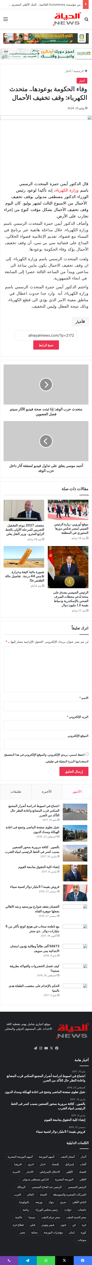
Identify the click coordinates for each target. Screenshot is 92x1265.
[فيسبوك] (56, 1048)
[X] (51, 1048)
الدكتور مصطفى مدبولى (35, 1179)
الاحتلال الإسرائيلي (50, 1171)
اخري (31, 1164)
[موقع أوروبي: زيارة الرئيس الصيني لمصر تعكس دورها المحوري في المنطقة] (68, 510)
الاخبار (29, 1171)
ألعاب (83, 1164)
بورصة (39, 1202)
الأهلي (69, 1171)
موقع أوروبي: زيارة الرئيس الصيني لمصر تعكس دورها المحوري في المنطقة (71, 528)
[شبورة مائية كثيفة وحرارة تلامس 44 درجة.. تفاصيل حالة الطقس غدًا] (24, 557)
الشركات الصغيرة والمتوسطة (69, 1194)
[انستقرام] (40, 1048)
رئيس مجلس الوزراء (47, 1209)
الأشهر (77, 791)
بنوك (51, 1202)
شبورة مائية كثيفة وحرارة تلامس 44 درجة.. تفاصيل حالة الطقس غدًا (24, 576)
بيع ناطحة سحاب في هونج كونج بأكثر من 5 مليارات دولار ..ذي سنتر (32, 928)
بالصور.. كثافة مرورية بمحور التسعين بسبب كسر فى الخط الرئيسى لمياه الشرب (32, 849)
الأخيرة (47, 791)
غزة (84, 1224)
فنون (63, 1224)
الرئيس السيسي (77, 1187)
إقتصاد (55, 1164)
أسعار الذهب (68, 1156)
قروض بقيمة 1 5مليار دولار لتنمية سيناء (34, 886)
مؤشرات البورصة (53, 1232)
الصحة (43, 1194)
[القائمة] (5, 21)
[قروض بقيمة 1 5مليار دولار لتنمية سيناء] (75, 892)
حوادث (67, 1209)
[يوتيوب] (46, 1048)
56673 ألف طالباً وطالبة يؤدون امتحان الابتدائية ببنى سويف (34, 948)
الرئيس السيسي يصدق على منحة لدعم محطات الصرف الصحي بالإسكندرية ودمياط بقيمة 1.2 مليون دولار (70, 598)
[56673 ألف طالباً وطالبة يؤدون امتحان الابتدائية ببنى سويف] (75, 952)
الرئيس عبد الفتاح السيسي (47, 1187)
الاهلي (82, 1179)
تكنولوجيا (24, 1202)
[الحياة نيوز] (67, 19)
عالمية (18, 1217)
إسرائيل (69, 1164)
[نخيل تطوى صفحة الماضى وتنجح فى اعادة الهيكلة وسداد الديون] (75, 833)
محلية (34, 1232)
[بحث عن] (86, 21)
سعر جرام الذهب (50, 1217)
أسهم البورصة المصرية (20, 1156)
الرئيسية (79, 71)
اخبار (42, 1164)
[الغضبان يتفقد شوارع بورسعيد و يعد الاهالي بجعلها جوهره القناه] (75, 912)
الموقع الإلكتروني (78, 735)
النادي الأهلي (79, 1202)
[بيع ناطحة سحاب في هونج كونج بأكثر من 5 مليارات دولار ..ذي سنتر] (75, 932)
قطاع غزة (18, 1224)
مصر (22, 1232)
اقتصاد (82, 1171)
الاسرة (16, 1171)
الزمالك (21, 1187)
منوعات (82, 1240)
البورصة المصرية (64, 1179)
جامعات (82, 1209)
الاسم (83, 698)
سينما (32, 1217)
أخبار (68, 71)
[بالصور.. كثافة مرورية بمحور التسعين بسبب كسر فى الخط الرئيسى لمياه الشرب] (75, 853)
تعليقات (15, 791)
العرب (17, 1194)
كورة (83, 1232)
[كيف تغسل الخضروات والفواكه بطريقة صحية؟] (75, 972)
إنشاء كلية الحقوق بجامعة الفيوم (38, 867)
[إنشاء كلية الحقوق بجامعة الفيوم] (75, 873)
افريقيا (18, 1164)
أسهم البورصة (46, 1156)
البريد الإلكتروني (77, 716)
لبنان (72, 1232)
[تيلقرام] (35, 1048)
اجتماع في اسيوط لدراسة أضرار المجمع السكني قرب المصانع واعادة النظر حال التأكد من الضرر (33, 810)
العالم (30, 1194)
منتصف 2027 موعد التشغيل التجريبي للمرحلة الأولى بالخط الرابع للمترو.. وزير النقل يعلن (24, 529)
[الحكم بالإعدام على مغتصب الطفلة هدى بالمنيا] (75, 992)
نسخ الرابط (46, 345)
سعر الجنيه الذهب (76, 1217)
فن (74, 1224)
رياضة (26, 1209)
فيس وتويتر (48, 1224)
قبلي (32, 1224)
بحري (63, 1202)
